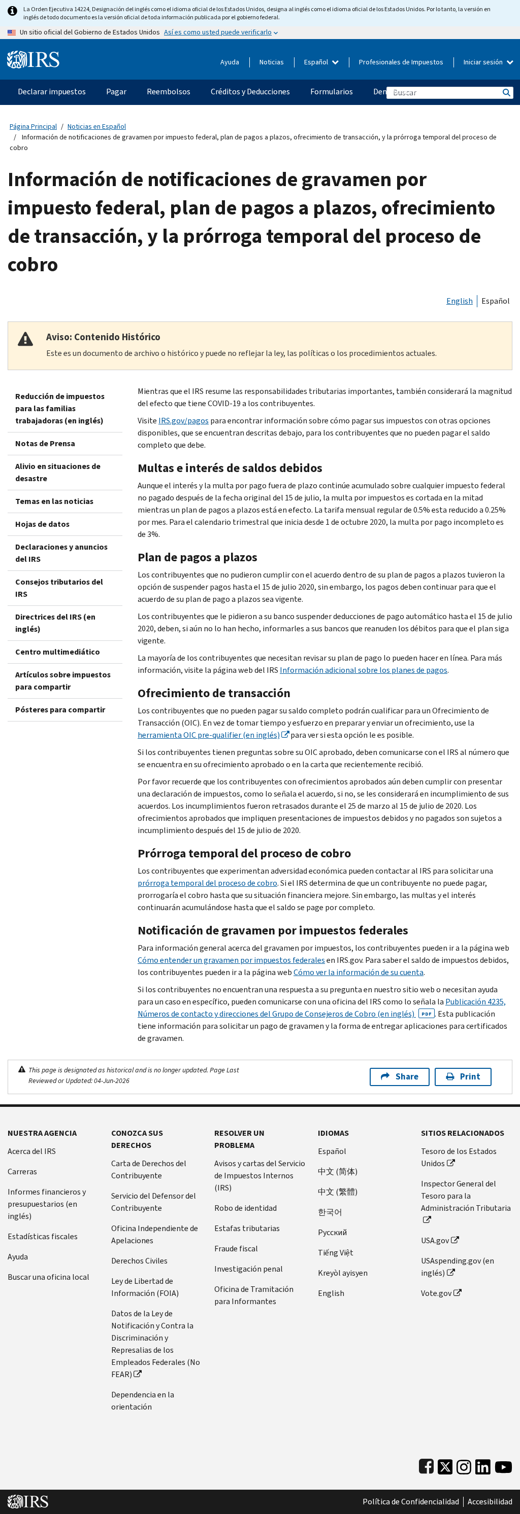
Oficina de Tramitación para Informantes (254, 1295)
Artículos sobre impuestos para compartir (63, 680)
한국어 (330, 1212)
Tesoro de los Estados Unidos (459, 1157)
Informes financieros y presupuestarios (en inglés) (47, 1203)
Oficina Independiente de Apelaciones (154, 1234)
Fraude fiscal (236, 1248)
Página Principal (33, 126)
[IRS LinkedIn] (483, 1464)
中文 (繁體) (338, 1191)
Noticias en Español (97, 126)
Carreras (22, 1171)
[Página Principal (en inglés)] (33, 55)
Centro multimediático (57, 651)
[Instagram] (464, 1464)
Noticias (271, 62)
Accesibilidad (490, 1502)
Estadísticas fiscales (43, 1236)
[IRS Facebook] (426, 1464)
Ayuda (229, 62)
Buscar (505, 92)
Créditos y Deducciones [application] (250, 91)
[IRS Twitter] (445, 1464)
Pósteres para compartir (60, 709)
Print (470, 1077)
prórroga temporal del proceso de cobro (207, 883)
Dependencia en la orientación (142, 1400)
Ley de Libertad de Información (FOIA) (145, 1287)
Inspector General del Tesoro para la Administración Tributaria (466, 1195)
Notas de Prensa (45, 443)
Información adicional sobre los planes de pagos (363, 670)
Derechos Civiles (139, 1260)
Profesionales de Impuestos (401, 62)
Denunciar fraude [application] (402, 91)
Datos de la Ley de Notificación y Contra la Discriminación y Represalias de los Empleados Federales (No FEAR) (155, 1344)
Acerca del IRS (32, 1151)
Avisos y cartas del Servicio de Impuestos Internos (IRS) (259, 1175)
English (459, 301)
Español (317, 62)
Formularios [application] (331, 91)
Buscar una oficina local (48, 1277)
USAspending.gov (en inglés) (457, 1266)
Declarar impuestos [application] (52, 91)
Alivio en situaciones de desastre (58, 472)
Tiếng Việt (335, 1252)
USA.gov (435, 1240)
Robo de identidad (245, 1208)
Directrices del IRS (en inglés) (55, 622)
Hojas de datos (42, 524)
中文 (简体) (338, 1171)
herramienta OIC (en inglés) (209, 735)
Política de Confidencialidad (411, 1502)
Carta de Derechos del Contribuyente (148, 1169)
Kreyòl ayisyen (343, 1273)
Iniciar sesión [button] (484, 62)
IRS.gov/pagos (183, 420)
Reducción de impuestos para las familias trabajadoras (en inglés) (60, 408)
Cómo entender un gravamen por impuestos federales (231, 960)
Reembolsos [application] (168, 91)
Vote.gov (436, 1293)
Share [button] (407, 1077)
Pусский (332, 1232)
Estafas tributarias (247, 1228)
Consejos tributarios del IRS (59, 587)
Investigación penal (248, 1269)
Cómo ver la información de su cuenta (359, 972)
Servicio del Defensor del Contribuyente (153, 1202)
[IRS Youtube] (503, 1464)
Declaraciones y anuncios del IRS (61, 553)
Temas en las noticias (54, 501)
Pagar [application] (116, 91)
